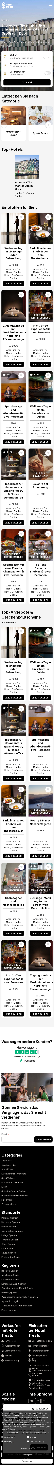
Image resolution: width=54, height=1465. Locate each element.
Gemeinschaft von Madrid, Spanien (17, 1288)
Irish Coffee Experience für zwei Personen (40, 329)
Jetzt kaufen (13, 283)
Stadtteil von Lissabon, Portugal (16, 1305)
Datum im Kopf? (18, 71)
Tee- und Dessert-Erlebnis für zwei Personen (40, 569)
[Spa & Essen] (41, 115)
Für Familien (7, 1199)
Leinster (5, 20)
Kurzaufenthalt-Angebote (13, 1173)
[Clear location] (44, 58)
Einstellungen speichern (27, 1448)
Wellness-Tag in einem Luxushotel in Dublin (40, 411)
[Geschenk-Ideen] (13, 115)
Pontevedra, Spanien (11, 1257)
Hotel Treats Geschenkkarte (14, 1195)
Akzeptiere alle (27, 1461)
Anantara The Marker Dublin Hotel (24, 186)
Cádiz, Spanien (8, 1244)
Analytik (33, 1437)
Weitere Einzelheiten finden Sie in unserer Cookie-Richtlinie (25, 1432)
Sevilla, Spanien (8, 1252)
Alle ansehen (8, 622)
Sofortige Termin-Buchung (14, 1191)
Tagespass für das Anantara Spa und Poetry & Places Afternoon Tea (13, 490)
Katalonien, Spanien (10, 1279)
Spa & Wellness (8, 1178)
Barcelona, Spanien (10, 1222)
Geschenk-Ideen (13, 133)
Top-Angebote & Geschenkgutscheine (21, 614)
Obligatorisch (10, 1437)
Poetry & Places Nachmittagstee (40, 822)
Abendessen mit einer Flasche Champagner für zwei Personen (13, 569)
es (38, 1401)
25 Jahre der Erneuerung (40, 485)
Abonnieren (43, 1139)
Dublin (18, 193)
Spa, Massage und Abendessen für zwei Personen (13, 411)
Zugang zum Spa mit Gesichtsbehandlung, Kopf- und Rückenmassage (13, 332)
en (31, 1401)
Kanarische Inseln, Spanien (13, 1283)
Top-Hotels (12, 149)
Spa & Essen (40, 133)
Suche (29, 82)
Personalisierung (37, 1442)
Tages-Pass (7, 1160)
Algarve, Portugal (9, 1301)
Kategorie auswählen (21, 63)
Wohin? (14, 55)
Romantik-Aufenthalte (12, 1182)
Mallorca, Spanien (9, 1217)
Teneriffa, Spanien (9, 1239)
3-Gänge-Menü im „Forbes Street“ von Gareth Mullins (40, 903)
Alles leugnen (27, 1455)
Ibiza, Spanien (7, 1248)
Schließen (41, 1408)
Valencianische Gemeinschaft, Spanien (19, 1297)
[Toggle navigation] (50, 5)
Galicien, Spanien (9, 1292)
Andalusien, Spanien (10, 1275)
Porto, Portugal (8, 1310)
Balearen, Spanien (9, 1270)
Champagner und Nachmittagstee (13, 901)
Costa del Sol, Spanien (12, 1231)
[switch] (47, 73)
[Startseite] (7, 5)
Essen (4, 1186)
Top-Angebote (8, 1204)
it (44, 1401)
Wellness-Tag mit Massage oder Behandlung (13, 253)
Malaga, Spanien (9, 1235)
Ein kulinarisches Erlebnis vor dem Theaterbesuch (40, 253)
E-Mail (4, 1134)
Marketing (8, 1442)
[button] (27, 66)
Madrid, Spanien (8, 1226)
